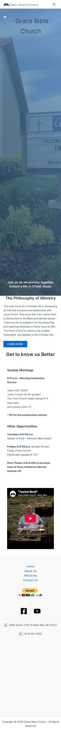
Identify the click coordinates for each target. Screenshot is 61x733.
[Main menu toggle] (54, 4)
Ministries (30, 575)
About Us (30, 571)
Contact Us (30, 580)
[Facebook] (23, 611)
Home (30, 566)
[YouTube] (37, 611)
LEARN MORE (15, 344)
